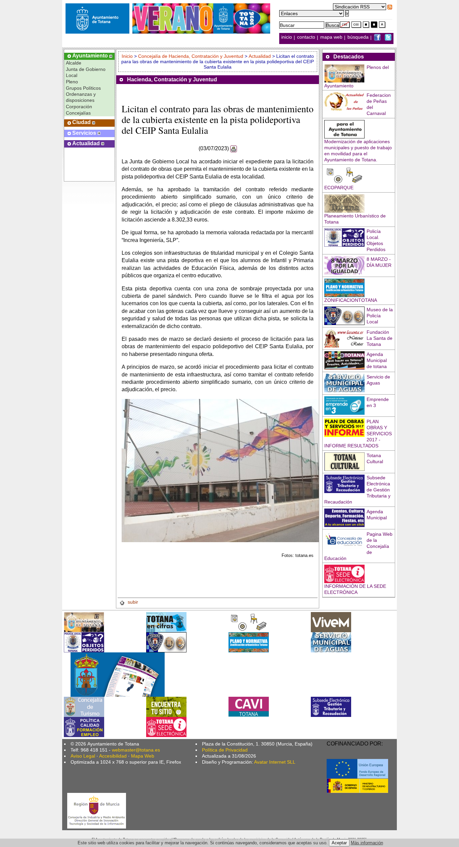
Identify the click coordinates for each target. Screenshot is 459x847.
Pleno (72, 81)
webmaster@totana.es (136, 750)
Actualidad (260, 56)
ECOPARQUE (338, 187)
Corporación (79, 106)
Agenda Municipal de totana (377, 360)
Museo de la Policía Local (380, 315)
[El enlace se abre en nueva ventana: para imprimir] (233, 148)
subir (132, 602)
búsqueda (358, 37)
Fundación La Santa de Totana (379, 338)
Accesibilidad (113, 756)
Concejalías (78, 113)
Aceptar (339, 842)
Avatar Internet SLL (274, 762)
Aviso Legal (83, 756)
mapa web (332, 37)
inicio (287, 37)
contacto (306, 37)
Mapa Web (142, 756)
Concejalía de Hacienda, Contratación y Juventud (190, 56)
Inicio (128, 56)
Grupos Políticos (83, 88)
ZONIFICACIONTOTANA (350, 300)
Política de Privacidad (225, 750)
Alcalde (73, 63)
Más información (367, 842)
